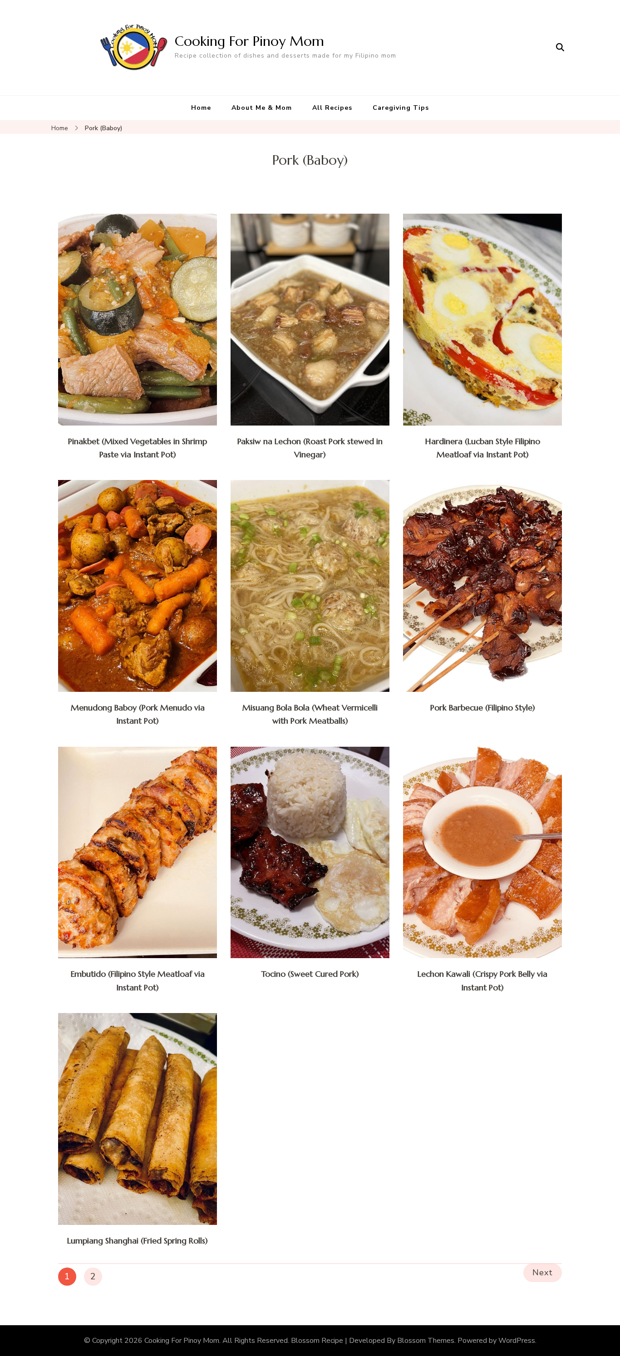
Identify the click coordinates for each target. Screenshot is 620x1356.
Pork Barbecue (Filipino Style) (482, 707)
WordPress (516, 1341)
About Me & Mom (261, 107)
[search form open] (560, 47)
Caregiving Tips (401, 107)
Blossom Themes (425, 1341)
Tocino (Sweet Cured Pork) (310, 974)
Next (542, 1272)
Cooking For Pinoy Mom (249, 41)
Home (201, 107)
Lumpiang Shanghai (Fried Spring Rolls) (137, 1240)
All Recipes (332, 107)
